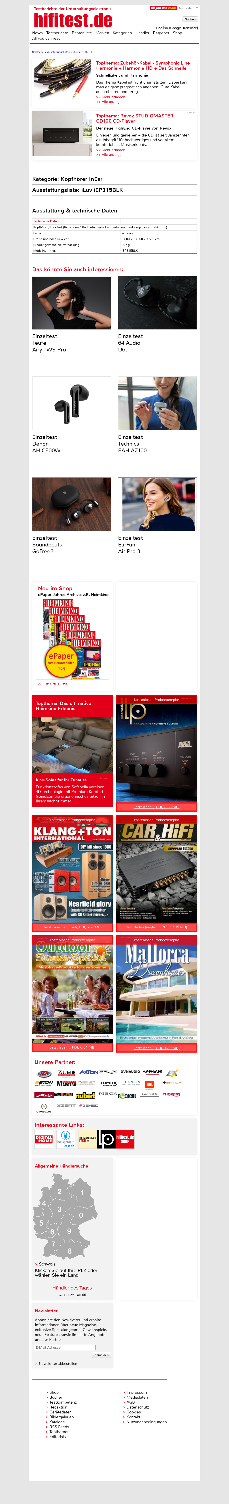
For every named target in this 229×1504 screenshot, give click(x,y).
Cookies (134, 1412)
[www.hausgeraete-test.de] (65, 1152)
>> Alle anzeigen (109, 101)
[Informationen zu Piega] (108, 1096)
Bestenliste (82, 33)
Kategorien (122, 33)
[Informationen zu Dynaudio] (130, 1073)
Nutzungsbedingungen (147, 1422)
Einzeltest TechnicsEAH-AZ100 (132, 443)
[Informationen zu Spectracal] (149, 1096)
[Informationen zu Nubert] (85, 1096)
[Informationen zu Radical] (127, 1096)
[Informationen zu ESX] (172, 1073)
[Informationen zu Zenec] (88, 1108)
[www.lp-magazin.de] (106, 1152)
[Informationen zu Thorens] (172, 1096)
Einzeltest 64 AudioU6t (130, 343)
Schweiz (47, 1264)
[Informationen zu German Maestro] (66, 1085)
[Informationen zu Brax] (108, 1073)
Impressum (137, 1392)
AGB (131, 1402)
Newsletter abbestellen (58, 1363)
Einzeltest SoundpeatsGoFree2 (47, 544)
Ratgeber (161, 33)
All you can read (46, 38)
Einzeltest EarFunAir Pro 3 (130, 544)
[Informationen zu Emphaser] (152, 1073)
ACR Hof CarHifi (72, 1295)
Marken (102, 33)
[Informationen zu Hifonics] (130, 1085)
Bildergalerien (61, 1417)
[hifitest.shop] (125, 1152)
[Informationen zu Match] (172, 1085)
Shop (177, 33)
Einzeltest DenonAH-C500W (46, 443)
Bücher (55, 1397)
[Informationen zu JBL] (149, 1085)
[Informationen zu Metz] (44, 1096)
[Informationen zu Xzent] (66, 1108)
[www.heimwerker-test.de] (87, 1152)
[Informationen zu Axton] (88, 1073)
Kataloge (57, 1422)
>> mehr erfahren (52, 683)
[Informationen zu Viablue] (44, 1108)
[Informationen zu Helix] (108, 1085)
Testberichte (57, 33)
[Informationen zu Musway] (63, 1096)
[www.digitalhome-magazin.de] (43, 1152)
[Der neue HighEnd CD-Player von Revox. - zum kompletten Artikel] (64, 135)
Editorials (57, 1436)
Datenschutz (138, 1407)
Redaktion (58, 1407)
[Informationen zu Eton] (44, 1085)
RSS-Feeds (59, 1427)
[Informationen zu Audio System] (66, 1073)
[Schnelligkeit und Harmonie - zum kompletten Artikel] (64, 83)
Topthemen (59, 1432)
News (37, 33)
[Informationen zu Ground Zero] (85, 1085)
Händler (142, 33)
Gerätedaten (60, 1412)
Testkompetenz (63, 1402)
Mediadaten (137, 1397)
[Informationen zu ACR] (44, 1073)
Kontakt (133, 1417)
